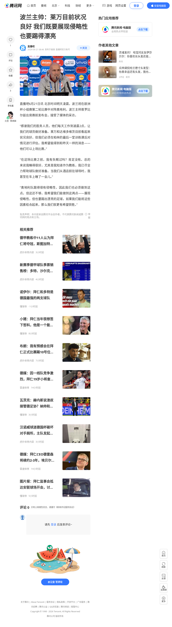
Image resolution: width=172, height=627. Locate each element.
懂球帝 (23, 306)
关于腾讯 (25, 602)
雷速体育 (24, 387)
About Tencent (37, 602)
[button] (143, 29)
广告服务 (81, 602)
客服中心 (75, 606)
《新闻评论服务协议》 (65, 507)
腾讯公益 (43, 606)
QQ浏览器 (54, 606)
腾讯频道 (65, 606)
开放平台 (71, 602)
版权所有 (59, 616)
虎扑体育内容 (27, 252)
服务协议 (51, 602)
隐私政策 (61, 602)
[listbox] (55, 362)
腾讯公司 (51, 616)
